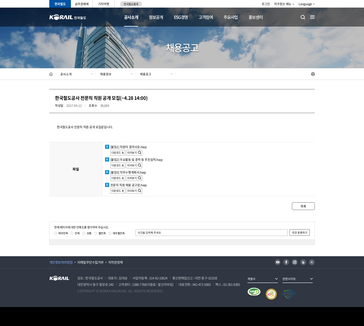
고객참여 (206, 17)
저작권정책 (115, 262)
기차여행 (103, 4)
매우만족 (63, 233)
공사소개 (131, 17)
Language (305, 4)
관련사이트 (289, 279)
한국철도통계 (131, 4)
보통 (89, 233)
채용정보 (105, 74)
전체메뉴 (312, 17)
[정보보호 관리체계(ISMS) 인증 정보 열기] (288, 294)
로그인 (266, 4)
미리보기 (132, 152)
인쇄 (313, 74)
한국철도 (60, 4)
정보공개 (156, 17)
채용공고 (145, 74)
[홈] (51, 74)
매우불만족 (119, 233)
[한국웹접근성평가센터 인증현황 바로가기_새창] (254, 294)
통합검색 (303, 17)
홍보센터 (256, 17)
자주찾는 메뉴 (282, 4)
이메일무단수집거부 (90, 262)
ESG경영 (181, 17)
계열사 (251, 279)
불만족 (102, 233)
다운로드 (116, 152)
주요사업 (231, 17)
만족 (77, 233)
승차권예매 (82, 4)
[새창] (278, 262)
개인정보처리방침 (61, 262)
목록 (303, 206)
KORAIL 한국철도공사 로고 (67, 17)
